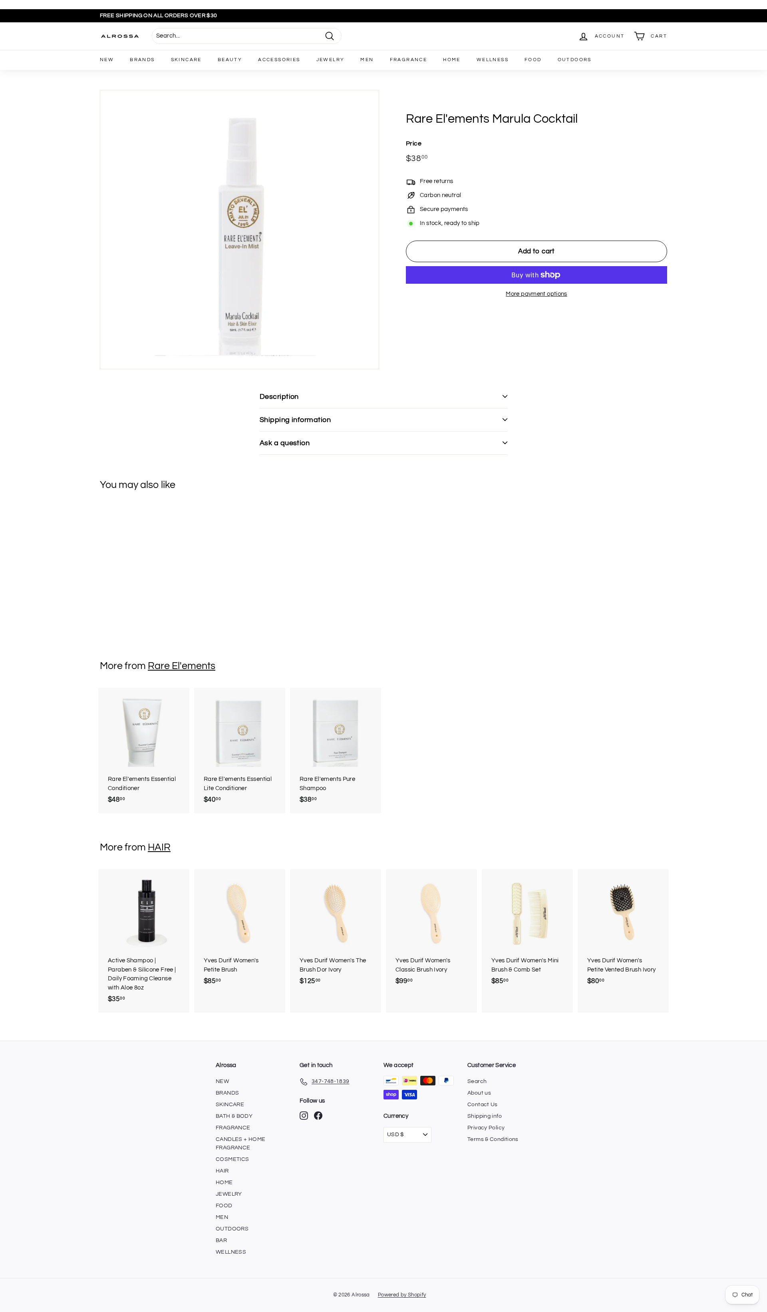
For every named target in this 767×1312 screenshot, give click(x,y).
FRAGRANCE (408, 59)
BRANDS (142, 59)
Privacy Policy (486, 1128)
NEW (107, 59)
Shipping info (484, 1116)
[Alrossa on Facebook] (318, 1115)
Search (477, 1081)
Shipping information (295, 420)
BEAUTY (230, 59)
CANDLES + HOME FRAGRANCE (240, 1144)
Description (279, 396)
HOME (452, 59)
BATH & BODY (234, 1116)
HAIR (159, 847)
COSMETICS (232, 1159)
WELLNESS (493, 59)
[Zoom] (239, 229)
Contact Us (482, 1104)
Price (413, 143)
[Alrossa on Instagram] (304, 1115)
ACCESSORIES (279, 59)
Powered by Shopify (402, 1295)
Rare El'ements (181, 666)
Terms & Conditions (493, 1139)
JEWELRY (330, 59)
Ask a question (285, 443)
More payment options (536, 294)
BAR (221, 1240)
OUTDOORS (575, 59)
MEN (367, 59)
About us (479, 1093)
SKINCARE (186, 59)
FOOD (533, 59)
